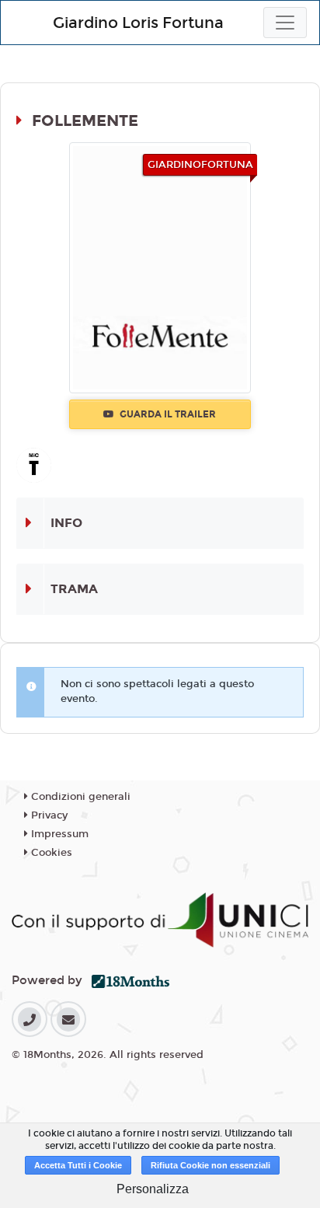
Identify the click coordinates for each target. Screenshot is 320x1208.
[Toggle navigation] (285, 22)
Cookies (50, 853)
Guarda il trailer (166, 414)
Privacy (48, 815)
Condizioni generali (79, 797)
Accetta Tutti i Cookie (78, 1165)
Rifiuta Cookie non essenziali (210, 1165)
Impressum (58, 834)
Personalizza (153, 1189)
